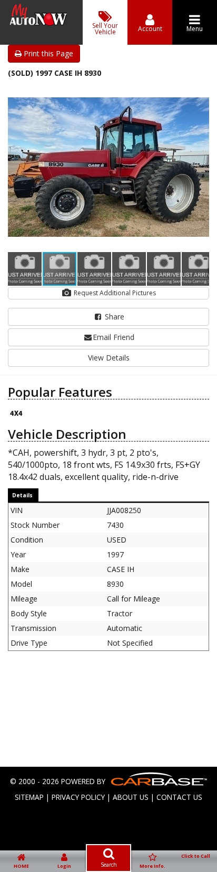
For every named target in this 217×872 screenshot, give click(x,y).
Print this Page (47, 53)
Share (113, 317)
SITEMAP (29, 797)
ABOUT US (131, 797)
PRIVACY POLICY (78, 797)
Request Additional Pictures (114, 292)
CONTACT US (179, 797)
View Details (109, 358)
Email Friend (113, 337)
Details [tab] (22, 495)
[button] (199, 93)
